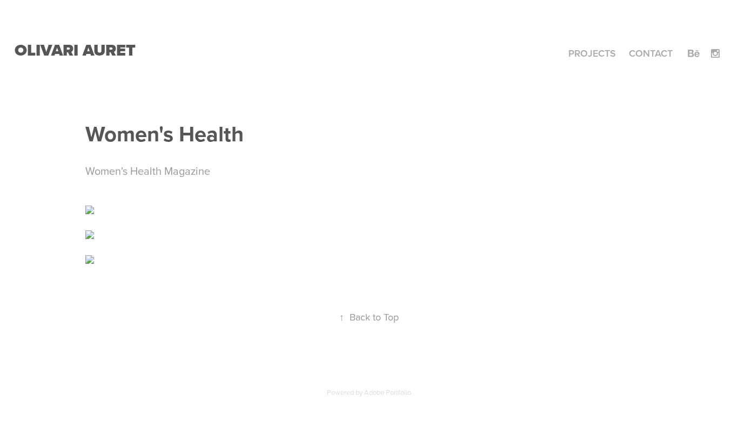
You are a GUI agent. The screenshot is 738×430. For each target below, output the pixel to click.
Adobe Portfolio (387, 392)
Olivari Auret (75, 50)
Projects (592, 53)
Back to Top (369, 317)
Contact (651, 53)
